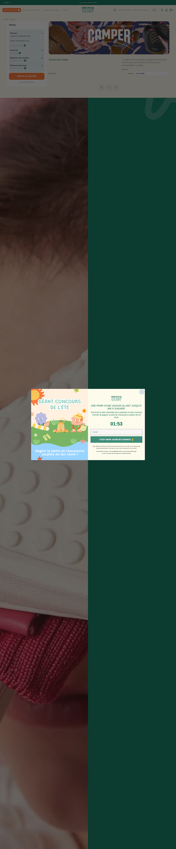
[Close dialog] (142, 392)
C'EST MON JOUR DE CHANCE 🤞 (116, 439)
